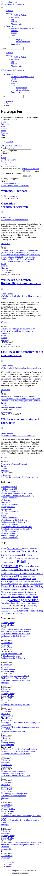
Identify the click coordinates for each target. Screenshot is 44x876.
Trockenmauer (30, 592)
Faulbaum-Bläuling (24, 399)
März (34, 579)
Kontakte (14, 35)
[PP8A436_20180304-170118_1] (15, 676)
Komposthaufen (19, 608)
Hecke (11, 401)
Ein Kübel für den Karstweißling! (14, 678)
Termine (14, 33)
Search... (4, 148)
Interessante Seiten (23, 42)
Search (5, 153)
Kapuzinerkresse (7, 333)
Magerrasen (5, 562)
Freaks (3, 515)
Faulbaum (37, 401)
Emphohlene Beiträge (19, 15)
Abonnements (16, 24)
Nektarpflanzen (30, 594)
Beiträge (9, 13)
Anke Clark (6, 767)
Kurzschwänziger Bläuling (11, 257)
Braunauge (36, 603)
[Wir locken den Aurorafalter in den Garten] (18, 435)
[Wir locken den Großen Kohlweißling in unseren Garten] (22, 298)
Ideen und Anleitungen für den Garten (15, 496)
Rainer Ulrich (6, 217)
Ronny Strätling (7, 294)
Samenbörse (15, 44)
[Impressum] (6, 700)
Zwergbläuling (6, 608)
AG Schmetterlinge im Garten (22, 28)
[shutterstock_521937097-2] (16, 629)
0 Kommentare (6, 272)
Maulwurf (27, 603)
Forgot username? (8, 186)
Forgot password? (22, 186)
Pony (14, 594)
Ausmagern (5, 579)
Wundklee (5, 601)
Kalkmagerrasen (32, 597)
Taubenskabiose (17, 603)
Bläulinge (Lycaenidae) (21, 261)
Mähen (3, 548)
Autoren (14, 22)
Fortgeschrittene (15, 407)
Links (13, 37)
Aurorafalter (21, 250)
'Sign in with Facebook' (10, 183)
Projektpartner (21, 39)
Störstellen (14, 579)
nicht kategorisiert (8, 489)
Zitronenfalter (6, 396)
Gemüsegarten (27, 331)
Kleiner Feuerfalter (10, 551)
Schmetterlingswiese (8, 611)
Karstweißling (34, 255)
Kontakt (9, 866)
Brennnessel (5, 597)
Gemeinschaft (11, 26)
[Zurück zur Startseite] (12, 4)
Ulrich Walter (6, 649)
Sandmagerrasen (25, 579)
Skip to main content (9, 2)
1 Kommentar (6, 665)
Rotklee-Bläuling (28, 257)
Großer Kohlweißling (9, 329)
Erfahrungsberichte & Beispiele (13, 522)
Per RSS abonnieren (9, 196)
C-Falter (13, 562)
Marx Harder (6, 718)
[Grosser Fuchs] (11, 654)
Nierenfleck (16, 396)
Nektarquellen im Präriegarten (12, 773)
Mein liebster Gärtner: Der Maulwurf (15, 631)
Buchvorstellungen (8, 535)
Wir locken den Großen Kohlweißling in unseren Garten (21, 281)
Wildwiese (20, 594)
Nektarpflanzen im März (10, 656)
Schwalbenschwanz (8, 250)
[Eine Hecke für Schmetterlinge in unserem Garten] (21, 368)
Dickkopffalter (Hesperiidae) (12, 613)
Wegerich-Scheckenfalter (10, 589)
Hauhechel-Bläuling (8, 259)
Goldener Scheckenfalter (32, 581)
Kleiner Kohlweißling (20, 255)
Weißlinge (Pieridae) (25, 259)
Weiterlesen (5, 244)
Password (28, 176)
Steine (11, 570)
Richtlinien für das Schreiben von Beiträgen (18, 751)
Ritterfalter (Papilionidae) (30, 610)
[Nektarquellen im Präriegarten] (13, 771)
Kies (20, 584)
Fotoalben (14, 31)
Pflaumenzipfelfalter (8, 399)
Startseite (9, 11)
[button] (22, 135)
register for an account (30, 169)
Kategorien (15, 17)
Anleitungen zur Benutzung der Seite (15, 529)
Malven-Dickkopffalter (21, 252)
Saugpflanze (5, 603)
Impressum (5, 702)
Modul (2, 606)
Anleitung (6, 581)
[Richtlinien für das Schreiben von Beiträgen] (19, 749)
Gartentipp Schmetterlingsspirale (14, 205)
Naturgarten (25, 558)
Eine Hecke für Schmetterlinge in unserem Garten (20, 844)
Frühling (26, 584)
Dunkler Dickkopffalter (18, 592)
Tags (12, 19)
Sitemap (9, 864)
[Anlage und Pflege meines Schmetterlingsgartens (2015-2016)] (22, 725)
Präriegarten (29, 608)
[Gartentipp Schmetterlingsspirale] (14, 220)
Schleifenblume (16, 555)
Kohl (19, 331)
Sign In (4, 181)
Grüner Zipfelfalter (29, 396)
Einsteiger (5, 268)
